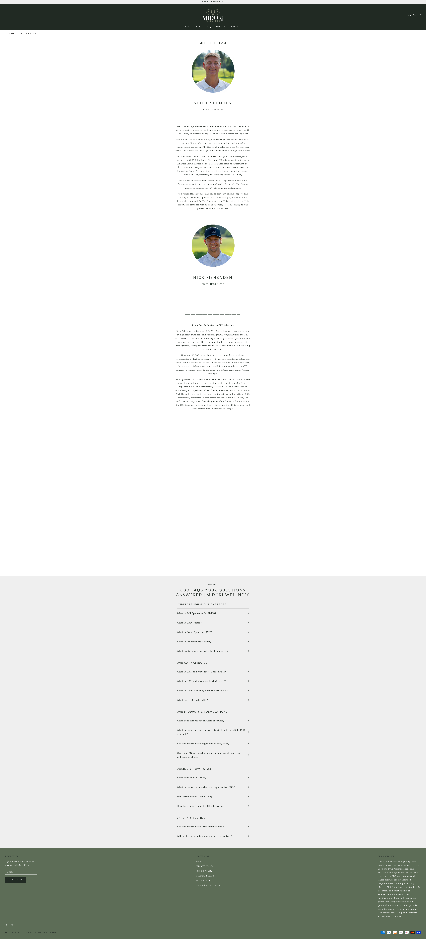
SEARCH (200, 861)
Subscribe (16, 879)
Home (11, 33)
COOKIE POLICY (204, 871)
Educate (198, 27)
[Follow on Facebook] (6, 924)
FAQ (209, 27)
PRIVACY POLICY (204, 866)
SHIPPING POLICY (205, 875)
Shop (186, 27)
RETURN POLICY (204, 880)
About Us (221, 27)
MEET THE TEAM (27, 33)
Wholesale (236, 27)
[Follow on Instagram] (12, 924)
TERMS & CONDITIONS (208, 885)
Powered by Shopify (47, 932)
